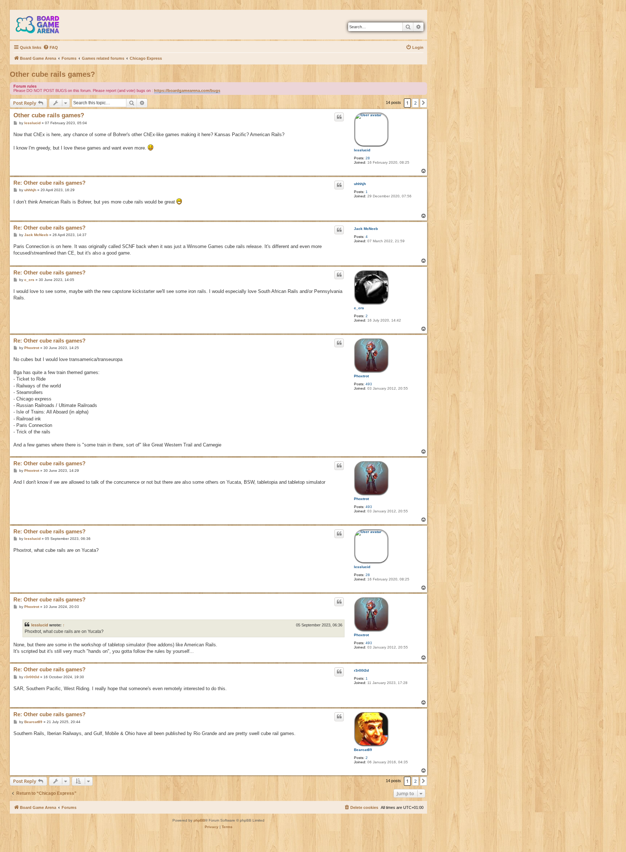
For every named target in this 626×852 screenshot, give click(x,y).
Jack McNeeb (366, 229)
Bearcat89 (363, 750)
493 (369, 384)
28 (368, 158)
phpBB (199, 820)
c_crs (359, 308)
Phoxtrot (361, 376)
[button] (423, 102)
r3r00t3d (361, 670)
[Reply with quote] (339, 117)
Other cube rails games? (52, 74)
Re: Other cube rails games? (49, 183)
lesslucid (362, 150)
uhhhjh (360, 184)
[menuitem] (50, 47)
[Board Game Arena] (43, 25)
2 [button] (415, 103)
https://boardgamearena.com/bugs (187, 90)
